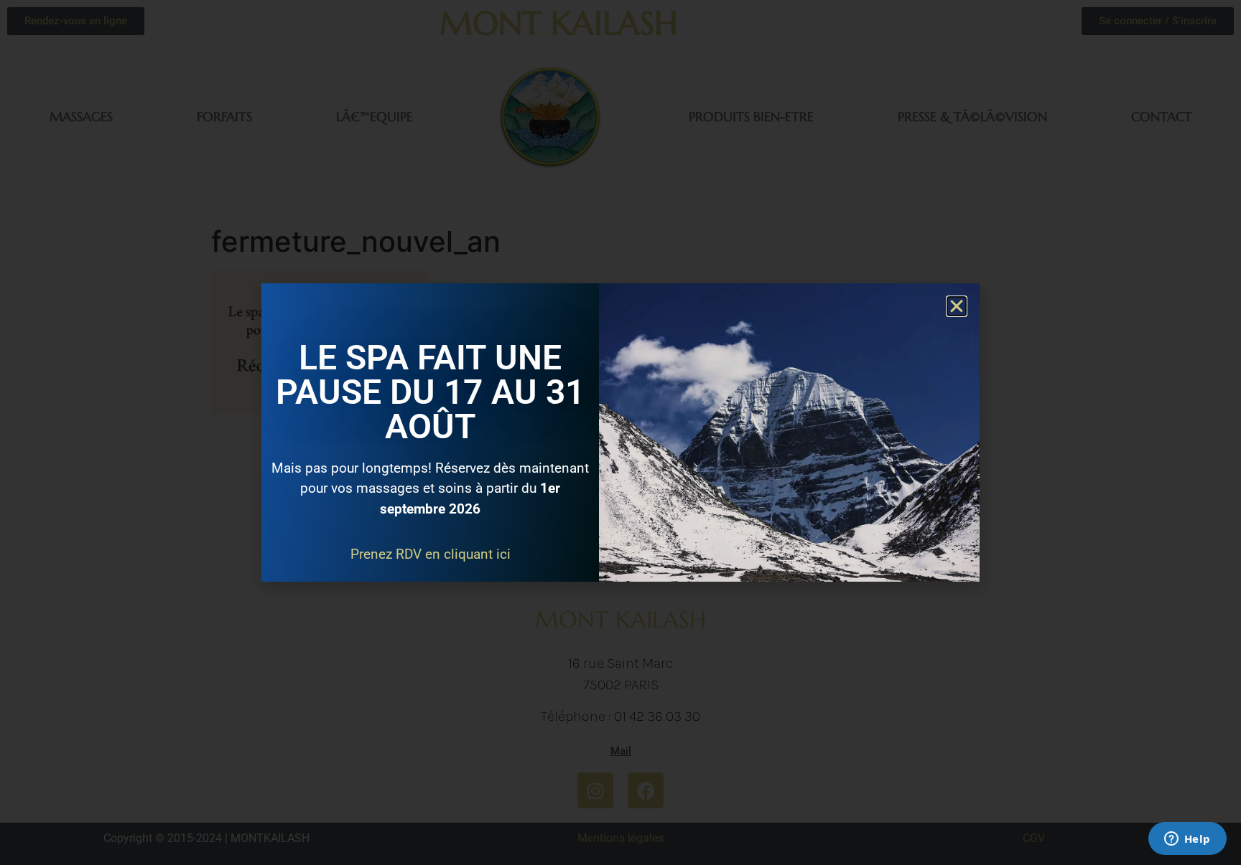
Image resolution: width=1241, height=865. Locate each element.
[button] (956, 306)
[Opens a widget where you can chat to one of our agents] (1187, 840)
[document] (620, 432)
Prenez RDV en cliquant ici (430, 554)
